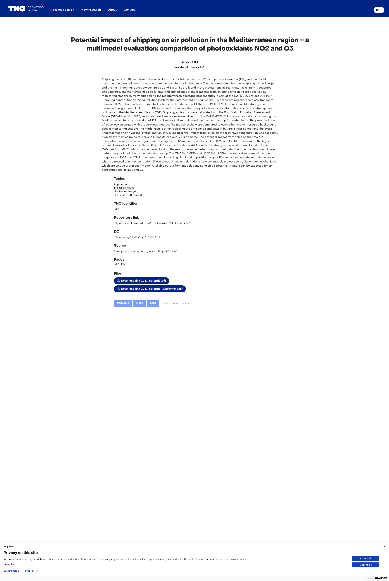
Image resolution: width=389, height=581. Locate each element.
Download (143, 280)
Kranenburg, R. (181, 67)
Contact (129, 10)
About (112, 10)
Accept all (366, 558)
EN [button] (377, 10)
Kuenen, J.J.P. (197, 67)
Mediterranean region (125, 191)
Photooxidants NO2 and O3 (128, 195)
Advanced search (62, 10)
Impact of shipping (124, 187)
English (8, 546)
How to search (91, 10)
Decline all (366, 564)
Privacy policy (31, 571)
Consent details (11, 571)
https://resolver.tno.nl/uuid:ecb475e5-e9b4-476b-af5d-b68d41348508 (152, 223)
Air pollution (120, 184)
